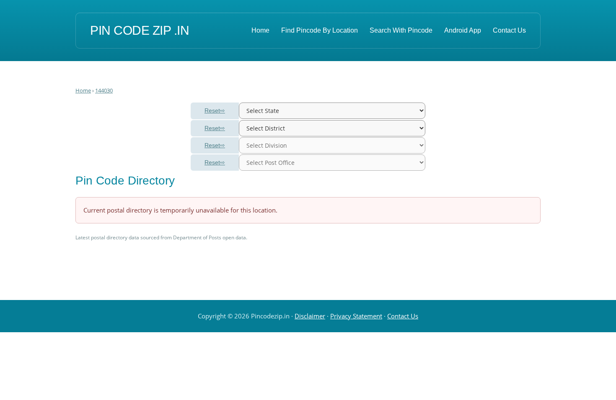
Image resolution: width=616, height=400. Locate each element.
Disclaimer (310, 316)
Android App (462, 30)
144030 (104, 90)
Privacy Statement (356, 316)
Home (260, 30)
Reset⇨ (214, 110)
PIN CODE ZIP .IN (139, 30)
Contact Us (509, 30)
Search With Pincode (401, 30)
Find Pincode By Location (319, 30)
